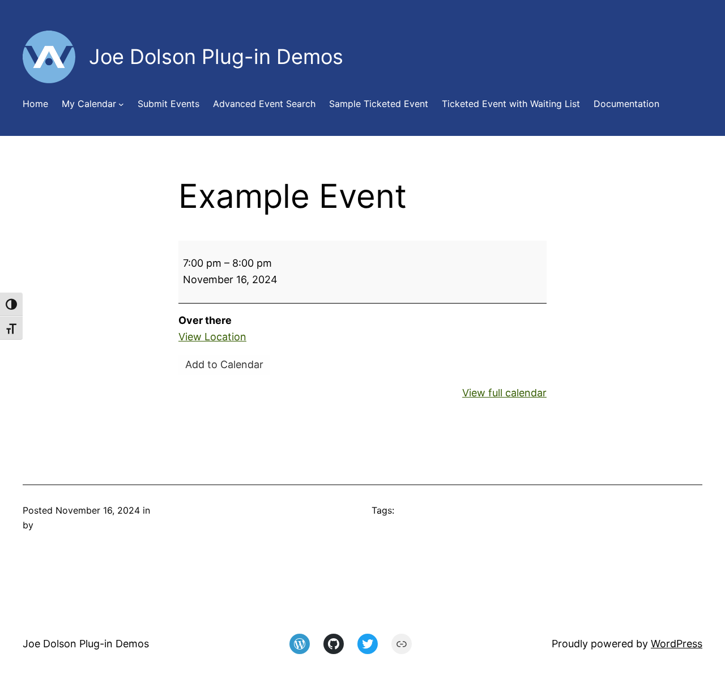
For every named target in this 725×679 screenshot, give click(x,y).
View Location (212, 337)
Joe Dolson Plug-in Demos (86, 644)
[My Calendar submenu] (121, 104)
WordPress (676, 644)
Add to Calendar (224, 364)
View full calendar (504, 393)
